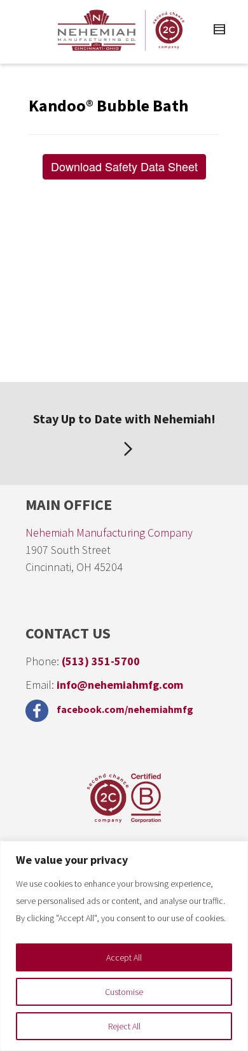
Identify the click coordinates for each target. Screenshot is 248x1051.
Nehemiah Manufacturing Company (109, 532)
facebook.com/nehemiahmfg (124, 709)
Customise (124, 992)
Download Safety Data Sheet (124, 166)
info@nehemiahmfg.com (120, 684)
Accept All (124, 957)
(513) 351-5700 (101, 661)
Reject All (124, 1026)
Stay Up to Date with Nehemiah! (124, 419)
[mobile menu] (217, 31)
